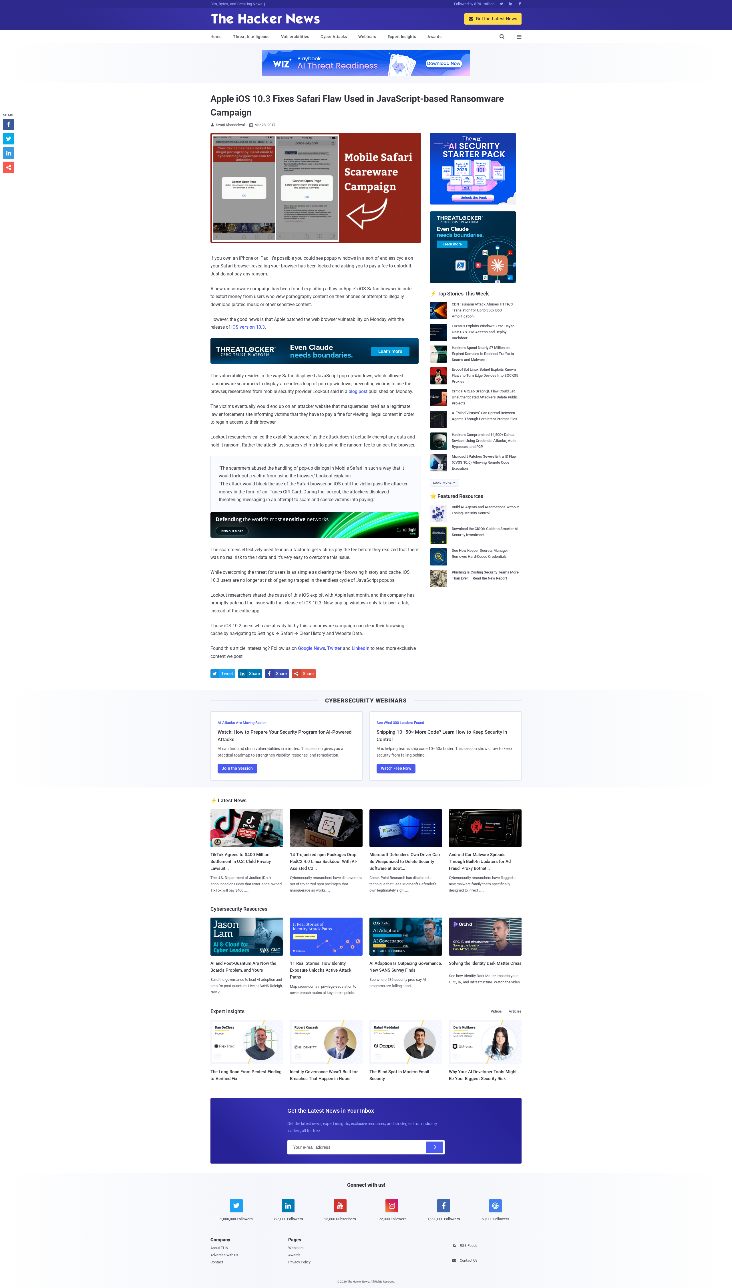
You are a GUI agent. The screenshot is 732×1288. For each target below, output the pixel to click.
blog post (358, 391)
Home (216, 36)
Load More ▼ (444, 482)
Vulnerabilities (295, 36)
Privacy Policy (299, 1262)
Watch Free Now (396, 768)
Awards (434, 36)
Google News (311, 648)
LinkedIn (360, 648)
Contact (216, 1262)
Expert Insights (402, 36)
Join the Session (237, 768)
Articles (515, 1011)
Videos (496, 1011)
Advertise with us (224, 1255)
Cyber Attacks (334, 36)
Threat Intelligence (251, 36)
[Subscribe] (434, 1147)
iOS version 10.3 (248, 327)
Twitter (334, 648)
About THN (219, 1248)
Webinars (367, 36)
